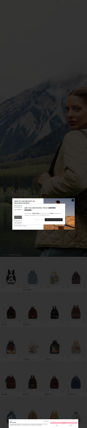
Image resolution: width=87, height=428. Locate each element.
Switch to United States (53, 219)
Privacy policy (46, 421)
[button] (11, 421)
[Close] (73, 200)
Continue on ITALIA (38, 219)
